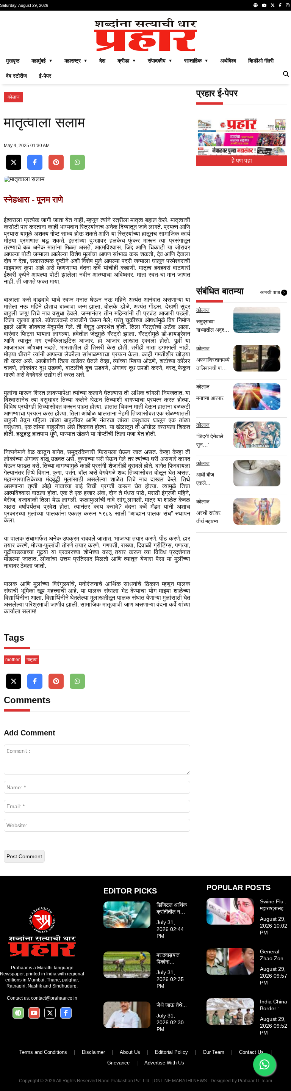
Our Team (213, 1052)
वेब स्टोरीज (16, 76)
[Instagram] (287, 5)
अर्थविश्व (228, 61)
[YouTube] (264, 5)
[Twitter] (273, 5)
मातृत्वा (32, 659)
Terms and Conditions (43, 1052)
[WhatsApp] (77, 162)
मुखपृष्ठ (12, 61)
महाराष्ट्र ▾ (75, 61)
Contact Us (251, 1052)
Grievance (118, 1063)
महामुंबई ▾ (41, 61)
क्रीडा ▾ (126, 61)
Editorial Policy (171, 1052)
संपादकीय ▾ (160, 61)
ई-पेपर (45, 76)
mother (12, 659)
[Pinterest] (56, 162)
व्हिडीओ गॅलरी (261, 61)
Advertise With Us (164, 1063)
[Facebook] (280, 5)
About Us (130, 1052)
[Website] (255, 5)
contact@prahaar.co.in (54, 998)
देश (102, 61)
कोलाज (13, 97)
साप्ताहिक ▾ (196, 61)
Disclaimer (93, 1052)
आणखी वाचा (272, 292)
